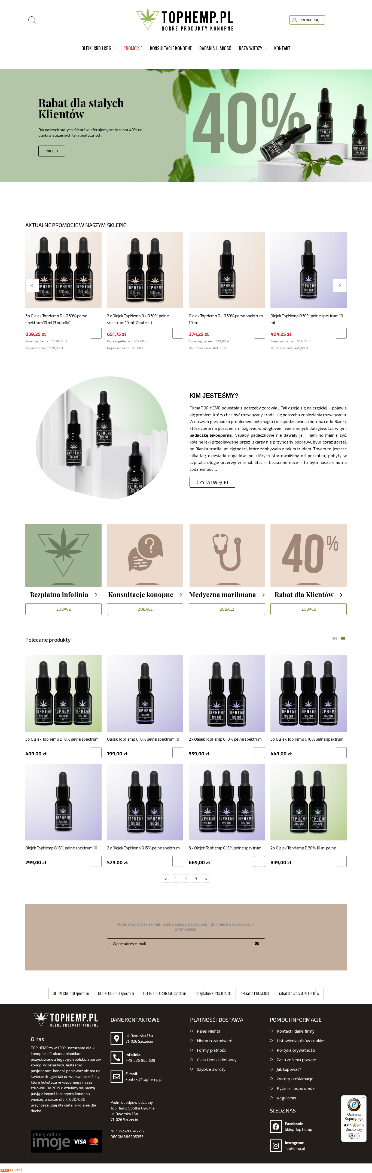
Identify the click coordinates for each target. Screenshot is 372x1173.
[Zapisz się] (257, 943)
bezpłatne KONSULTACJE (213, 993)
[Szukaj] (310, 6)
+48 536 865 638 (140, 1060)
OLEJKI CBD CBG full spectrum (165, 993)
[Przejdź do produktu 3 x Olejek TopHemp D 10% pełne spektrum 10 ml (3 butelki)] (63, 693)
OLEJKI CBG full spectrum (116, 993)
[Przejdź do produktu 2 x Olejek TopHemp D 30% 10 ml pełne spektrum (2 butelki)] (308, 802)
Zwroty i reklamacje (295, 1078)
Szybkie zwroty (211, 1069)
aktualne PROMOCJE (255, 993)
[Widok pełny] (343, 639)
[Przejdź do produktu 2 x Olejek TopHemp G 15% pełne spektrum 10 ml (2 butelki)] (145, 802)
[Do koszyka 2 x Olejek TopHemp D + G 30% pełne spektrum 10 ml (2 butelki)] (177, 333)
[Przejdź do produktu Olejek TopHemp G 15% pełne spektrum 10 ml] (63, 802)
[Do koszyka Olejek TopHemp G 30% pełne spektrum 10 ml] (341, 333)
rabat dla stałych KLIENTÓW (299, 993)
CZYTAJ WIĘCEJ (212, 482)
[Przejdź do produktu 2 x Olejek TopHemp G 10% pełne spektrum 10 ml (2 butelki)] (227, 693)
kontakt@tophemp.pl (144, 1079)
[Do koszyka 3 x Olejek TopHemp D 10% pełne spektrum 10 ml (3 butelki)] (96, 752)
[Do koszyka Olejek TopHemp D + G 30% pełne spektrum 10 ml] (259, 333)
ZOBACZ (63, 609)
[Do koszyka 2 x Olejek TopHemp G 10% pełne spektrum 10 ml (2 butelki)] (259, 752)
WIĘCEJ (41, 151)
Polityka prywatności (296, 1050)
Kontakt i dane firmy (296, 1031)
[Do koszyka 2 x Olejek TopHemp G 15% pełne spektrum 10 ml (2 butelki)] (177, 861)
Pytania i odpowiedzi (296, 1088)
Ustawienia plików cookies (301, 1040)
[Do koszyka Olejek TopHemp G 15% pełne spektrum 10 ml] (96, 861)
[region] (186, 128)
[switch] (354, 1136)
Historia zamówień (214, 1040)
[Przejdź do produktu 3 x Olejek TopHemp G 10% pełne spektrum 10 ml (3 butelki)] (308, 693)
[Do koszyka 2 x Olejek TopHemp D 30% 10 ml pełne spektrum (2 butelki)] (341, 861)
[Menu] (363, 1098)
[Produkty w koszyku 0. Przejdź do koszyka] (342, 20)
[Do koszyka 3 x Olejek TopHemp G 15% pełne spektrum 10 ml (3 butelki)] (259, 861)
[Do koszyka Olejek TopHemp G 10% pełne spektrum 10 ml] (177, 752)
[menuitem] (99, 48)
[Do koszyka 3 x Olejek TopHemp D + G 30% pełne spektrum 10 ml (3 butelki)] (96, 333)
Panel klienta (208, 1031)
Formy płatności (212, 1050)
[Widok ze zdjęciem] (335, 639)
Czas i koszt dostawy (217, 1059)
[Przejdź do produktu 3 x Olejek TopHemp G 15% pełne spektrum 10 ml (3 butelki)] (227, 802)
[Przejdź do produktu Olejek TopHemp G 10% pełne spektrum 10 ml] (145, 693)
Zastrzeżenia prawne (296, 1059)
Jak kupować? (289, 1069)
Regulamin (286, 1097)
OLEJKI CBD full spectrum (71, 993)
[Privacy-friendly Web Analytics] (11, 1169)
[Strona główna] (185, 19)
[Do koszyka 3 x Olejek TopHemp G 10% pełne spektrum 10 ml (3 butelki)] (341, 752)
